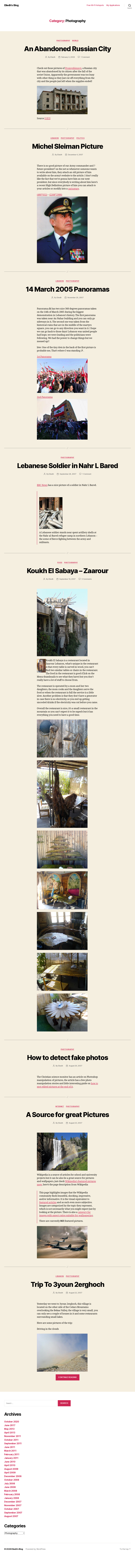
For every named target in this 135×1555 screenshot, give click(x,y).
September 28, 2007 (68, 474)
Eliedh (52, 57)
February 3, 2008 (68, 57)
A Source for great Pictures (67, 1114)
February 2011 (11, 1454)
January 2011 (11, 1458)
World (75, 41)
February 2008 (12, 1494)
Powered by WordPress (36, 1549)
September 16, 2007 (67, 579)
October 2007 (11, 1509)
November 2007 (12, 1505)
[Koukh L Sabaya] (67, 1012)
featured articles (47, 1202)
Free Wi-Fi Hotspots (95, 5)
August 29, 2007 (75, 1066)
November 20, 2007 (75, 297)
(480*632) (42, 194)
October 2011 (11, 1440)
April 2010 (9, 1465)
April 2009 (10, 1472)
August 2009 (11, 1469)
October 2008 (11, 1480)
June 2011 (9, 1447)
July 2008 (9, 1483)
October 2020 (11, 1421)
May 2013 (9, 1429)
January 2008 (11, 1498)
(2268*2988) (55, 194)
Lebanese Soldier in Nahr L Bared (67, 466)
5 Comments (87, 579)
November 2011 (12, 1436)
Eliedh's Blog (11, 5)
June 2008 (10, 1487)
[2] (48, 118)
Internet (59, 1106)
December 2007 (12, 1501)
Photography (63, 41)
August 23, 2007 (75, 1123)
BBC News (42, 485)
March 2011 (10, 1450)
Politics (80, 138)
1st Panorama (44, 356)
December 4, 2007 (75, 155)
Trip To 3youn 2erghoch (67, 1284)
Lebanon (55, 138)
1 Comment (85, 57)
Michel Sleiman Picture (67, 146)
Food (59, 563)
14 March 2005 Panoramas (67, 289)
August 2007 (11, 1516)
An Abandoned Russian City (67, 49)
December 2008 (13, 1476)
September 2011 (13, 1443)
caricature (73, 188)
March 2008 (10, 1491)
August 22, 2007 (75, 1293)
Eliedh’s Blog (17, 1549)
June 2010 (9, 1461)
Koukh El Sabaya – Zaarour (67, 571)
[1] (46, 118)
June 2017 (9, 1425)
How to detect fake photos (67, 1057)
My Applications (113, 5)
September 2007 (13, 1512)
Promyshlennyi (73, 68)
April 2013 (9, 1432)
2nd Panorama (45, 397)
